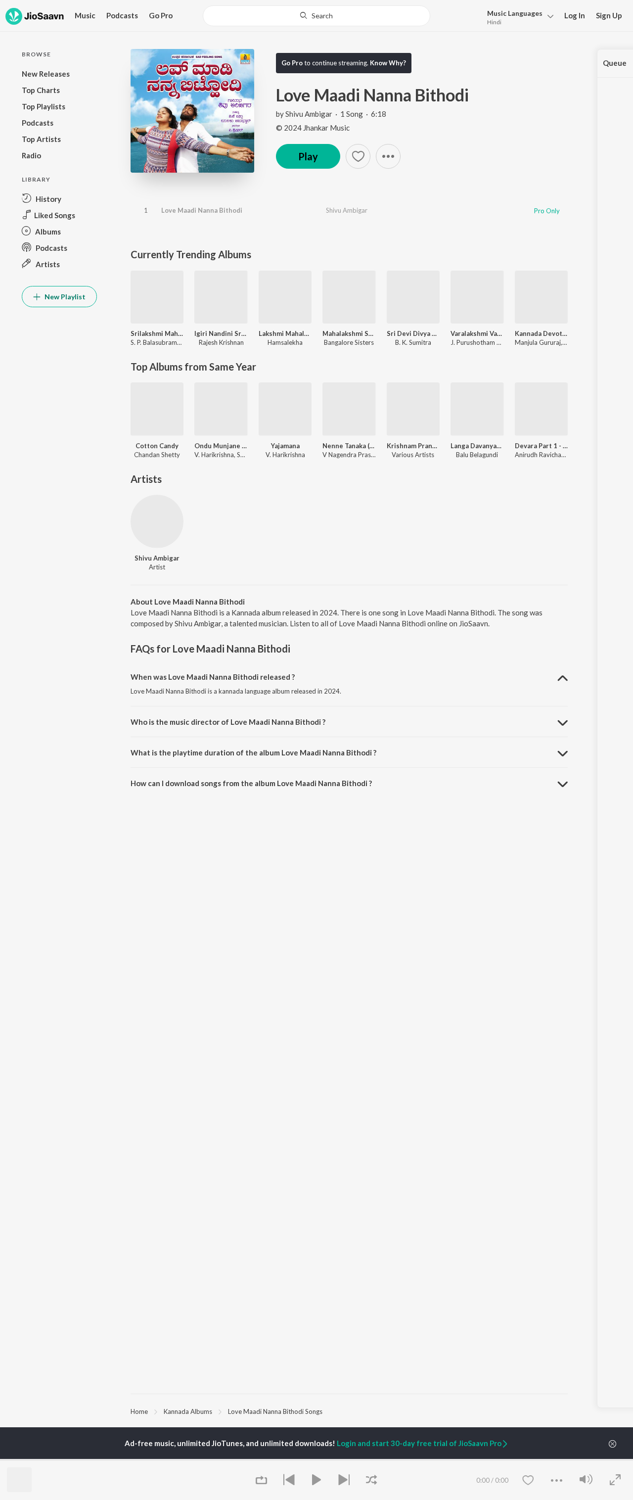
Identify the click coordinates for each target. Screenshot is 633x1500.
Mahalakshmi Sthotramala (348, 333)
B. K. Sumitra (413, 342)
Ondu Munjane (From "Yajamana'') (220, 446)
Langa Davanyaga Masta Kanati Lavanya (477, 446)
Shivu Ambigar (308, 113)
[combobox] (316, 16)
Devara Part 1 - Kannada (541, 446)
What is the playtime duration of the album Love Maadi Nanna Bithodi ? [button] (253, 752)
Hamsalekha (285, 342)
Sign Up (609, 15)
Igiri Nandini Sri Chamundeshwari (220, 333)
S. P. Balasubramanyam (163, 342)
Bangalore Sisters (349, 342)
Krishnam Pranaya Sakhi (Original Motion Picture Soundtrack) (413, 446)
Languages (515, 13)
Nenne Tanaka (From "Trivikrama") (348, 446)
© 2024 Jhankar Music (313, 127)
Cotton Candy (157, 446)
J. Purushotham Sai (478, 342)
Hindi (494, 22)
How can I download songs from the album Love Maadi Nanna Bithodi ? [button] (251, 783)
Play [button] (308, 156)
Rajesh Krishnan (221, 342)
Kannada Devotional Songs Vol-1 (541, 333)
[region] (349, 1411)
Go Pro (161, 15)
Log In (574, 15)
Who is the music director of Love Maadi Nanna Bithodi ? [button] (228, 721)
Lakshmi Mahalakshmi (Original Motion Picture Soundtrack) (285, 333)
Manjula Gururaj (538, 342)
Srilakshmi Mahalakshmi (157, 333)
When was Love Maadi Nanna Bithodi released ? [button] (213, 676)
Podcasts (122, 15)
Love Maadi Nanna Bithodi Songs (275, 1411)
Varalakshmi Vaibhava (477, 333)
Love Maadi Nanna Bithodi (201, 210)
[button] (517, 16)
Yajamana (285, 446)
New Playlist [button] (64, 296)
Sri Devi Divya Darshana (413, 333)
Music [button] (85, 15)
